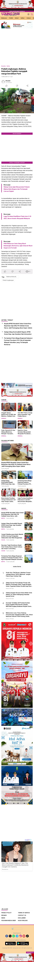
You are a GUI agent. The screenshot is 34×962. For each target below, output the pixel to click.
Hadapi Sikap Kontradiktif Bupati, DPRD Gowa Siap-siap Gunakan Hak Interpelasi (17, 333)
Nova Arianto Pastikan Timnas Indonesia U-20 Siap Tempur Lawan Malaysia (8, 500)
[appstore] (10, 943)
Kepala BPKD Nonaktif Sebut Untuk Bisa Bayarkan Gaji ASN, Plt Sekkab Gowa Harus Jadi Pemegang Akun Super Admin (18, 326)
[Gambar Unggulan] (17, 100)
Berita (8, 66)
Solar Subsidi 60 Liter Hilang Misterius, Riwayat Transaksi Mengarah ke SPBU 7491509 (8, 433)
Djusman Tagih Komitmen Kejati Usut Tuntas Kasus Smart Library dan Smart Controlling (11, 546)
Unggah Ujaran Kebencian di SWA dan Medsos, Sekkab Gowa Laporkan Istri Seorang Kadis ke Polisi (8, 416)
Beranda (3, 66)
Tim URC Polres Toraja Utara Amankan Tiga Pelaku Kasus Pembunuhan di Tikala (25, 415)
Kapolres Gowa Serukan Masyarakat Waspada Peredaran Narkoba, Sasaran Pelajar (24, 433)
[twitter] (10, 936)
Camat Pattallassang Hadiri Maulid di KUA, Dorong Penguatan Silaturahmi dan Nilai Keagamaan (12, 536)
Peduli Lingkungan (8, 280)
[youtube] (24, 936)
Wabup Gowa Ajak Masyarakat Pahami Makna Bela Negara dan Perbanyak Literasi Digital (17, 189)
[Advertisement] (17, 46)
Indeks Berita (17, 566)
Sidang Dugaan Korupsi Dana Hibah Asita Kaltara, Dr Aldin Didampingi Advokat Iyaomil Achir (19, 594)
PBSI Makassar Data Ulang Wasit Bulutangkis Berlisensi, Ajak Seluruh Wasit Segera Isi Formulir (18, 246)
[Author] (3, 81)
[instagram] (20, 936)
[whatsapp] (13, 936)
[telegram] (17, 936)
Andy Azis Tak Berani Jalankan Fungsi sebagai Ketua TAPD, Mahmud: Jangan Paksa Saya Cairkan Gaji (18, 574)
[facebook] (6, 936)
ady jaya (7, 80)
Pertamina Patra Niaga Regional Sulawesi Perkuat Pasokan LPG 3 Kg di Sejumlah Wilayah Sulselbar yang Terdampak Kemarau (18, 341)
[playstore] (23, 943)
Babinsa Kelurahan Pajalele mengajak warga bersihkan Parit (12, 276)
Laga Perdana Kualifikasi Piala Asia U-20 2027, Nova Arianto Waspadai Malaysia (25, 500)
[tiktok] (27, 936)
